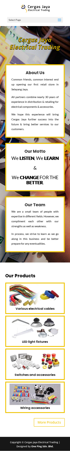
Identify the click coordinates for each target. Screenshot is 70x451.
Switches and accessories (35, 375)
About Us (35, 73)
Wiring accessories (35, 408)
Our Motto (35, 151)
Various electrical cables (35, 308)
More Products (49, 422)
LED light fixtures (35, 342)
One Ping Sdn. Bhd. (42, 446)
